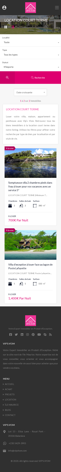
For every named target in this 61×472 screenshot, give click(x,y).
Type (4, 50)
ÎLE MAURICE (12, 405)
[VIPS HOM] (30, 11)
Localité (5, 37)
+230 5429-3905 (17, 443)
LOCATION (10, 399)
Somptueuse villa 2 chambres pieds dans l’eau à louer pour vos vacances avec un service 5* (30, 186)
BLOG (8, 410)
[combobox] (30, 42)
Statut (5, 62)
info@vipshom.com (17, 450)
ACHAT (8, 389)
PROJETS (10, 394)
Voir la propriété (30, 172)
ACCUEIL (9, 384)
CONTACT (10, 415)
